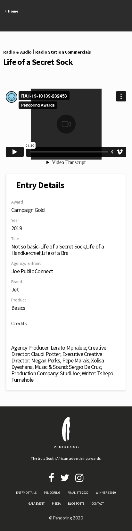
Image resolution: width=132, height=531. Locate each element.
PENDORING (52, 493)
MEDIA (56, 503)
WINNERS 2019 (106, 493)
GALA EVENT (37, 503)
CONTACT (98, 503)
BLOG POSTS (76, 503)
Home (12, 11)
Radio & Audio (17, 52)
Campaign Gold (28, 209)
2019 (16, 228)
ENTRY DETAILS (26, 493)
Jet (15, 289)
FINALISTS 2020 (78, 493)
